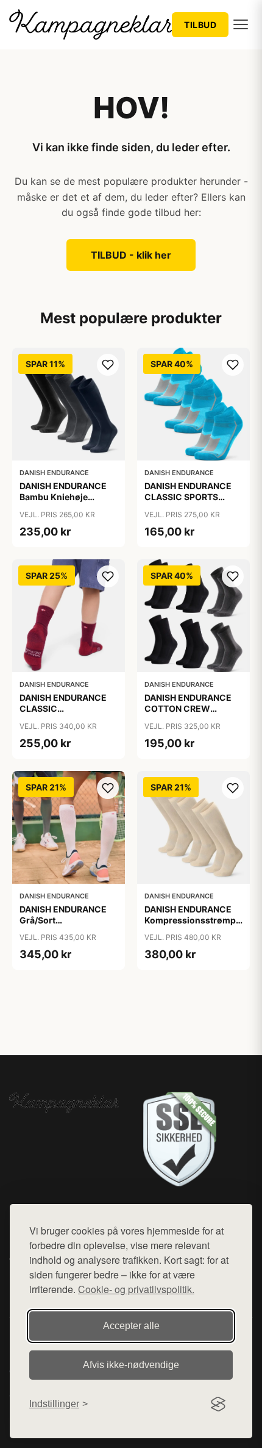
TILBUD (200, 25)
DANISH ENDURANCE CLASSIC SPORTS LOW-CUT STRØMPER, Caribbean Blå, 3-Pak (191, 503)
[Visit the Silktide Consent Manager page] (218, 1404)
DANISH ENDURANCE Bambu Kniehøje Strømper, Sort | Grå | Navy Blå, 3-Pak (63, 503)
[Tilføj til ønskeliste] (108, 365)
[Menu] (240, 24)
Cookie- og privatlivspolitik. (136, 1289)
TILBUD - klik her (131, 255)
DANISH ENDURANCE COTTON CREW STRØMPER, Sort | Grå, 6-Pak (191, 714)
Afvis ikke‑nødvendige (131, 1365)
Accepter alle (131, 1326)
